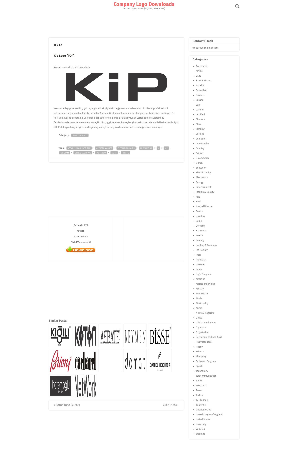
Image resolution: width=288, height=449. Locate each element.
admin (87, 67)
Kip (166, 148)
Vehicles (200, 429)
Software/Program (206, 361)
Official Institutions (206, 322)
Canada (199, 100)
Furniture (201, 216)
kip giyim (64, 153)
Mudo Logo (169, 405)
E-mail (199, 163)
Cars (198, 104)
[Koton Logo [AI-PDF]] (85, 335)
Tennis (199, 380)
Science (200, 351)
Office (199, 317)
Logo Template (204, 274)
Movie (199, 298)
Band (198, 75)
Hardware (201, 230)
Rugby (199, 346)
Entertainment (203, 187)
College (200, 133)
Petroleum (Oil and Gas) (209, 337)
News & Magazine (205, 313)
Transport (201, 385)
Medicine (200, 279)
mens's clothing (83, 153)
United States (203, 419)
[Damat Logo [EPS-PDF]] (135, 360)
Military (200, 288)
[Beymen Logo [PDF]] (135, 335)
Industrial (201, 259)
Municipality (202, 303)
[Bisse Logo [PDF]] (160, 335)
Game (199, 221)
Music (199, 308)
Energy (199, 182)
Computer (201, 138)
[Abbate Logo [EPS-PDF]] (110, 335)
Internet (200, 264)
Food (198, 201)
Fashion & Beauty (205, 192)
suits (114, 153)
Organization (202, 332)
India (198, 254)
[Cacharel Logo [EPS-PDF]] (85, 360)
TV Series (201, 404)
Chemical (201, 119)
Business (200, 95)
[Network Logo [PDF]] (85, 385)
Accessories (202, 66)
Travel (199, 390)
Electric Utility (203, 172)
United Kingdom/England (209, 414)
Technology (202, 371)
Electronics (202, 177)
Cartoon (200, 109)
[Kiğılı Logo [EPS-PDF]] (60, 335)
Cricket (199, 153)
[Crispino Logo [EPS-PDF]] (110, 360)
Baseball (200, 85)
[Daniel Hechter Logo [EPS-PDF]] (160, 360)
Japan (199, 269)
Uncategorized (79, 135)
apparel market (104, 148)
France (199, 211)
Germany (200, 225)
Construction (202, 143)
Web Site (200, 433)
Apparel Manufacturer (79, 148)
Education (201, 167)
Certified (200, 114)
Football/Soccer (204, 206)
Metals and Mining (205, 283)
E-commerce (203, 158)
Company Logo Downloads (144, 4)
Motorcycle (202, 293)
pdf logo (101, 153)
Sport (199, 366)
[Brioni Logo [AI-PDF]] (60, 360)
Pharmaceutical (204, 342)
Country (200, 148)
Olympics (201, 327)
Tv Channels (202, 400)
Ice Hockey (202, 250)
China (199, 124)
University (201, 424)
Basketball (202, 90)
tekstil (125, 153)
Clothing (200, 129)
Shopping (201, 356)
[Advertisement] (144, 22)
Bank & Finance (204, 80)
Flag (198, 196)
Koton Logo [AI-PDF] (67, 405)
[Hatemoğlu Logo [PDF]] (60, 385)
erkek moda (146, 148)
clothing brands (126, 148)
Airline (199, 71)
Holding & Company (206, 245)
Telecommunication (206, 375)
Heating (200, 240)
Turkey (199, 395)
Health (199, 235)
